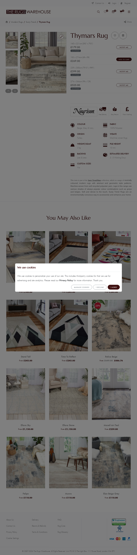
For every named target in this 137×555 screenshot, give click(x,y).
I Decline (100, 287)
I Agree (114, 287)
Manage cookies (81, 287)
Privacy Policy (66, 280)
